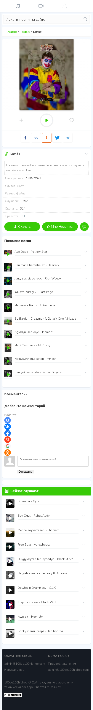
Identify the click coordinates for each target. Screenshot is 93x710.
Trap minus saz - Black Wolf (37, 602)
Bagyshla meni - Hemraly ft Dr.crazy (42, 573)
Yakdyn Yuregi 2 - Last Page (33, 292)
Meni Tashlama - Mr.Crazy (32, 345)
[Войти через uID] (7, 420)
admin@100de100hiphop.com (24, 664)
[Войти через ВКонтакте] (7, 426)
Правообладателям (62, 664)
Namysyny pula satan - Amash (35, 359)
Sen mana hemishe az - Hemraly (36, 265)
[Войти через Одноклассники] (7, 452)
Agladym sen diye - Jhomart (33, 332)
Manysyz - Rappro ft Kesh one (34, 305)
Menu (87, 6)
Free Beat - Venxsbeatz (34, 545)
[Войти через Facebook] (7, 433)
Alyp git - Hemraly (30, 617)
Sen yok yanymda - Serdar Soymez (38, 372)
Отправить (25, 471)
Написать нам (14, 670)
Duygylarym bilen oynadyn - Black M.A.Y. (46, 559)
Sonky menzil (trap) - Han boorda (40, 631)
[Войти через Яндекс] (7, 439)
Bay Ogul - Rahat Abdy (34, 516)
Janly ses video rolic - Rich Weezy (37, 278)
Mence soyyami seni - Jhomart (38, 530)
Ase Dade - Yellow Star (30, 252)
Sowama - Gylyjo (29, 501)
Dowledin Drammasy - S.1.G (37, 588)
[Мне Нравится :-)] (71, 120)
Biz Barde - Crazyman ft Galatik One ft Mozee (45, 319)
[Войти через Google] (7, 446)
